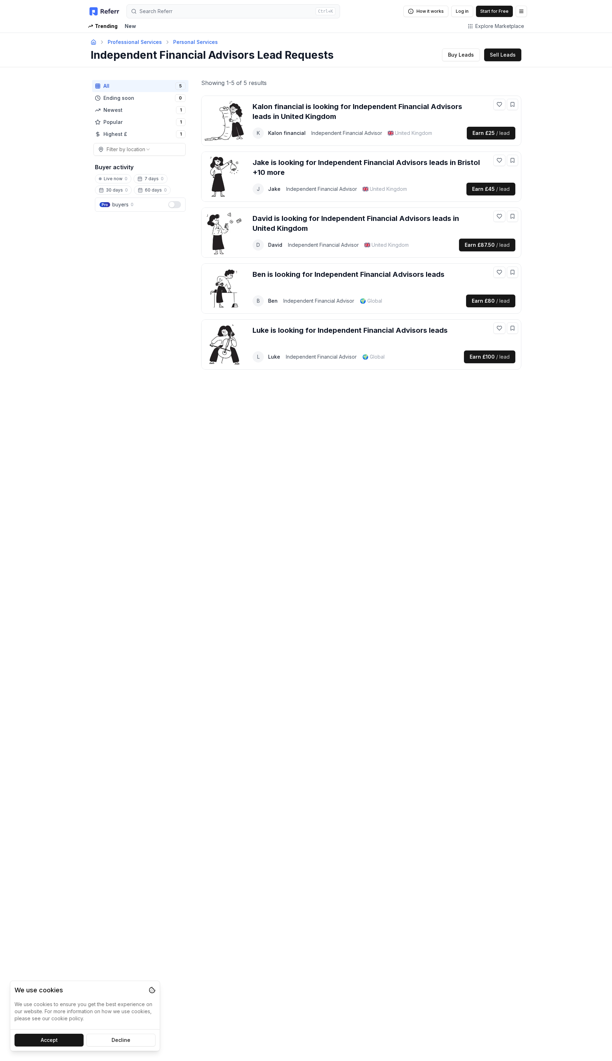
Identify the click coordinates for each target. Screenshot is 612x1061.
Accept (49, 1040)
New (130, 26)
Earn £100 (490, 357)
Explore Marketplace (499, 26)
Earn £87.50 (487, 245)
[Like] (499, 104)
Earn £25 (491, 133)
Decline (121, 1040)
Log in (462, 11)
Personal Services (195, 42)
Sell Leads (503, 55)
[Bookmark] (512, 104)
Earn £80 (491, 301)
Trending (106, 26)
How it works (430, 11)
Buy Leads (461, 55)
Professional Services (135, 42)
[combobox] (140, 149)
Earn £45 (491, 189)
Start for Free (494, 11)
